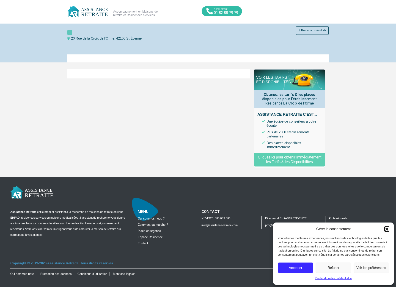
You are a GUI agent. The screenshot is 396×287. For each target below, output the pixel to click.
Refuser (333, 268)
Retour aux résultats (313, 30)
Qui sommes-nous (22, 274)
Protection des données (56, 274)
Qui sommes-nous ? (151, 218)
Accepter (295, 268)
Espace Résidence (150, 237)
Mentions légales (124, 274)
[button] (387, 229)
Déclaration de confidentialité (333, 278)
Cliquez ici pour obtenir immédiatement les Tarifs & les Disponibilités (289, 159)
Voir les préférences (371, 268)
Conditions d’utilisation (92, 274)
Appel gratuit (226, 11)
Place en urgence (149, 231)
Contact (143, 243)
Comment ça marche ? (153, 224)
